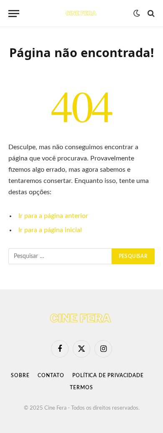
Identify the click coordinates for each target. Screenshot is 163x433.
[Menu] (13, 13)
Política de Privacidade (107, 375)
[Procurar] (150, 13)
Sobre (20, 375)
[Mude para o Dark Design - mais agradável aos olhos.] (136, 13)
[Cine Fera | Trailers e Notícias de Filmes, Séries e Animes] (81, 13)
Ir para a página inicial (50, 230)
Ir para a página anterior (53, 216)
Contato (51, 375)
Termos (81, 387)
